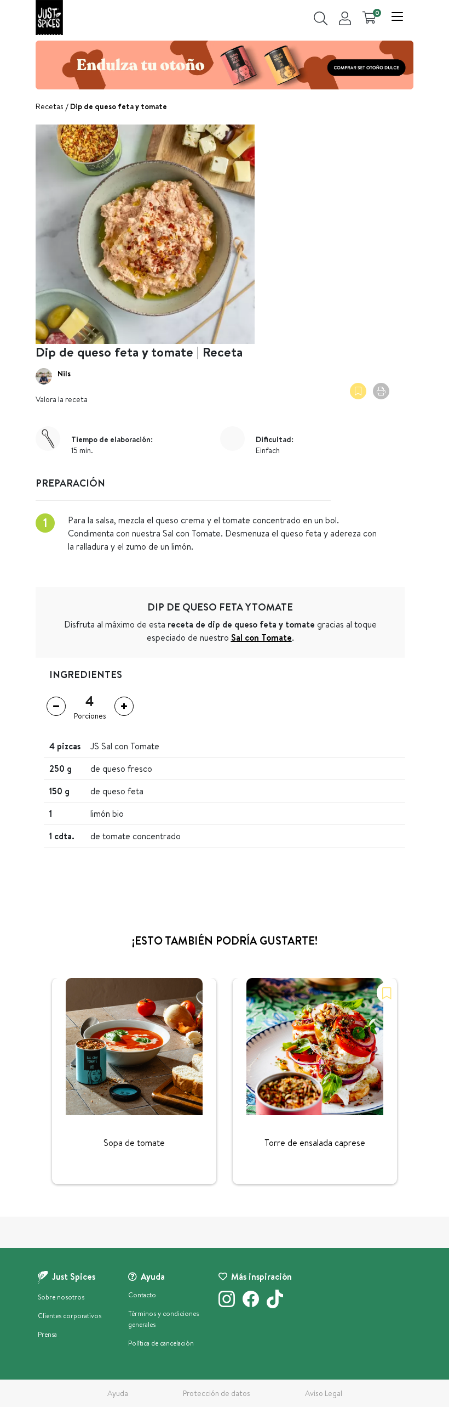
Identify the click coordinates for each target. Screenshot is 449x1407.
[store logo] (49, 17)
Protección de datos (216, 1393)
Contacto (142, 1294)
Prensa (47, 1334)
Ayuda (117, 1393)
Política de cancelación (161, 1343)
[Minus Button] (56, 706)
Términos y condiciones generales (163, 1319)
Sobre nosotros (61, 1297)
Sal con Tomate (261, 637)
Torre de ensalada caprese (314, 1143)
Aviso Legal (323, 1393)
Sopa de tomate (134, 1143)
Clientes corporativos (69, 1315)
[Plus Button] (124, 706)
